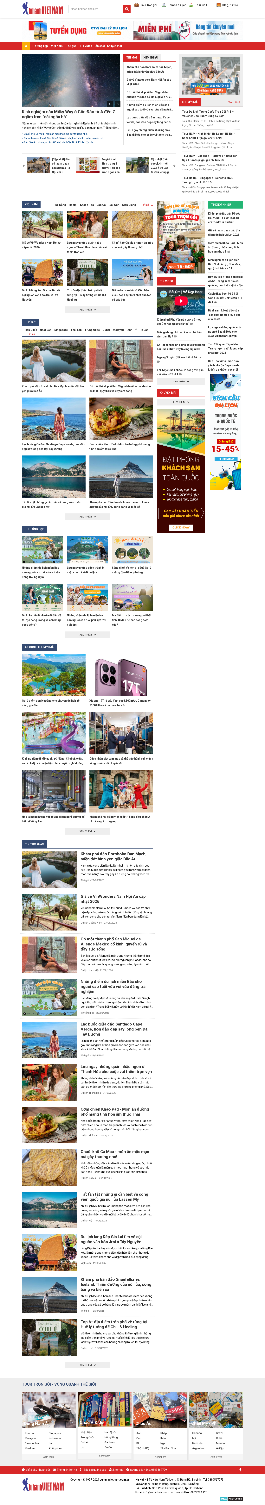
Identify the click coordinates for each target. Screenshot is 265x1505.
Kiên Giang (129, 204)
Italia (163, 1438)
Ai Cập (220, 1448)
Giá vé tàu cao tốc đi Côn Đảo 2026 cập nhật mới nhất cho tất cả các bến (131, 295)
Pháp (163, 1433)
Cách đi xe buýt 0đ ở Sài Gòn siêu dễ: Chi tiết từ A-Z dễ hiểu (225, 298)
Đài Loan (110, 1442)
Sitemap (118, 1469)
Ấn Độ (108, 1447)
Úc (82, 1447)
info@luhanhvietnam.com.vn (161, 1492)
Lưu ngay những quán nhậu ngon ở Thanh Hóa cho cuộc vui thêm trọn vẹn (148, 133)
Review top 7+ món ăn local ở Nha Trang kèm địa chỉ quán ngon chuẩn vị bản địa (225, 281)
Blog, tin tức (230, 5)
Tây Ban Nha (168, 1448)
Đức (138, 1438)
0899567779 (159, 1469)
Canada (197, 1433)
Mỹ (194, 1438)
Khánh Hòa (87, 204)
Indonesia (55, 1438)
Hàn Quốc (31, 329)
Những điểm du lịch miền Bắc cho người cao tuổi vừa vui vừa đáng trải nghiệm (67, 133)
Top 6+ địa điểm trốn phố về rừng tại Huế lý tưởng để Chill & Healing (86, 295)
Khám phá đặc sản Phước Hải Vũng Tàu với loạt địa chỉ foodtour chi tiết (224, 218)
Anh (129, 329)
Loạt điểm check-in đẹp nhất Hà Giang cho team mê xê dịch (71, 114)
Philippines (55, 1448)
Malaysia (119, 329)
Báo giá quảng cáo (95, 1469)
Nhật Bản (45, 329)
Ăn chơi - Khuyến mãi (108, 45)
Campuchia (32, 1443)
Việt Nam (57, 45)
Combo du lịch (177, 5)
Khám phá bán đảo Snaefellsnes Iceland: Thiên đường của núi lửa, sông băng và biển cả (116, 1284)
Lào (51, 1443)
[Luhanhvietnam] (43, 1484)
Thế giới (71, 45)
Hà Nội (73, 204)
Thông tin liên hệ (67, 1469)
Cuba (219, 1438)
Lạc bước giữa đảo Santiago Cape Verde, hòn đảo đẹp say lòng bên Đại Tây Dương (149, 120)
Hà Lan (144, 329)
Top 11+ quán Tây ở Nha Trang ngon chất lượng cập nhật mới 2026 (225, 348)
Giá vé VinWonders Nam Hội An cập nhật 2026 (148, 82)
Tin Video (86, 45)
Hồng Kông (111, 1437)
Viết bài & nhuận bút (38, 1469)
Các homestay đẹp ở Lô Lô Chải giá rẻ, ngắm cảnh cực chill (56, 142)
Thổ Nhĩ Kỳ (142, 1448)
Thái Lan (76, 329)
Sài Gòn (114, 204)
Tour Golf (201, 5)
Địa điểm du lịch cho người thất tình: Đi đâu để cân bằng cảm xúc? (131, 620)
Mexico (220, 1443)
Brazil (219, 1433)
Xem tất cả (234, 102)
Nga (162, 1443)
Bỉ (137, 1443)
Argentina (198, 1448)
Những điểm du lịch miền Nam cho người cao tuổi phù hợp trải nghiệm (86, 620)
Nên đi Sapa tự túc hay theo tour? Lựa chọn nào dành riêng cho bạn (61, 138)
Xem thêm (49, 1456)
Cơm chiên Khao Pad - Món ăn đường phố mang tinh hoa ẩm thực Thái (225, 247)
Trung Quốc (92, 329)
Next (117, 104)
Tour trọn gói (148, 5)
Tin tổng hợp (40, 45)
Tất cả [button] (145, 204)
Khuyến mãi (168, 392)
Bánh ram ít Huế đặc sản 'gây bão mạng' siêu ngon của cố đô (224, 315)
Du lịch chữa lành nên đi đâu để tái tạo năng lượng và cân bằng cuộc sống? (41, 620)
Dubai (106, 329)
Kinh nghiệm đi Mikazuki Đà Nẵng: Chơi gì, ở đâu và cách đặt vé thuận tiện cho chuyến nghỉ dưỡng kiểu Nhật (52, 763)
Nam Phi (197, 1443)
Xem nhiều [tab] (151, 57)
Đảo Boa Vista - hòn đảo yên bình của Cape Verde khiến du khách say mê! (223, 365)
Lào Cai (102, 204)
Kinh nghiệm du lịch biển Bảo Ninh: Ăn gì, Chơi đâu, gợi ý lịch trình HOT (224, 264)
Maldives (30, 1448)
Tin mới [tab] (131, 57)
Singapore (61, 329)
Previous (110, 104)
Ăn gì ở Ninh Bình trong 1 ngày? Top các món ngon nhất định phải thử (111, 168)
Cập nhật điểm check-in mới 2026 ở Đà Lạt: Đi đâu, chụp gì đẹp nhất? (160, 168)
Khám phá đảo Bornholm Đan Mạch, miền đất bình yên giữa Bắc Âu (149, 69)
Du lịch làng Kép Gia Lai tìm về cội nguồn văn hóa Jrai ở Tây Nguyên (41, 295)
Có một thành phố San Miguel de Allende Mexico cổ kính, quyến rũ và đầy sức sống (149, 95)
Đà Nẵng (60, 204)
